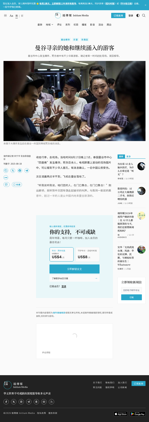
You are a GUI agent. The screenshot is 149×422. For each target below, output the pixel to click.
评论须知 (46, 352)
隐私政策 (41, 412)
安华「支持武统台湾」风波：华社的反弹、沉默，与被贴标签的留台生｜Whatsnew (126, 255)
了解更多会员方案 (60, 278)
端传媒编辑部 (59, 312)
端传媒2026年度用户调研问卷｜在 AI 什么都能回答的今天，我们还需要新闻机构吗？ (126, 222)
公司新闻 (122, 387)
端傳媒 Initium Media (23, 412)
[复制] (5, 170)
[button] (48, 24)
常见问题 (97, 387)
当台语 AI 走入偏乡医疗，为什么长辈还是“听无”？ (126, 169)
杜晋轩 (120, 268)
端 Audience (122, 235)
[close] (145, 5)
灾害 (75, 39)
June (120, 203)
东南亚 (84, 39)
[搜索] (143, 15)
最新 (121, 156)
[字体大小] (11, 15)
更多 (128, 156)
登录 (64, 286)
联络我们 (110, 382)
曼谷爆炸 (65, 39)
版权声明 (110, 387)
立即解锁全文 (74, 269)
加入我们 (122, 382)
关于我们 (97, 382)
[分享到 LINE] (5, 177)
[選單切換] (52, 24)
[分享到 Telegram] (26, 170)
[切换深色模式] (137, 15)
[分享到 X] (12, 170)
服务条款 (52, 412)
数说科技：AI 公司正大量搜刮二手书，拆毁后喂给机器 (126, 194)
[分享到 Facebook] (19, 170)
